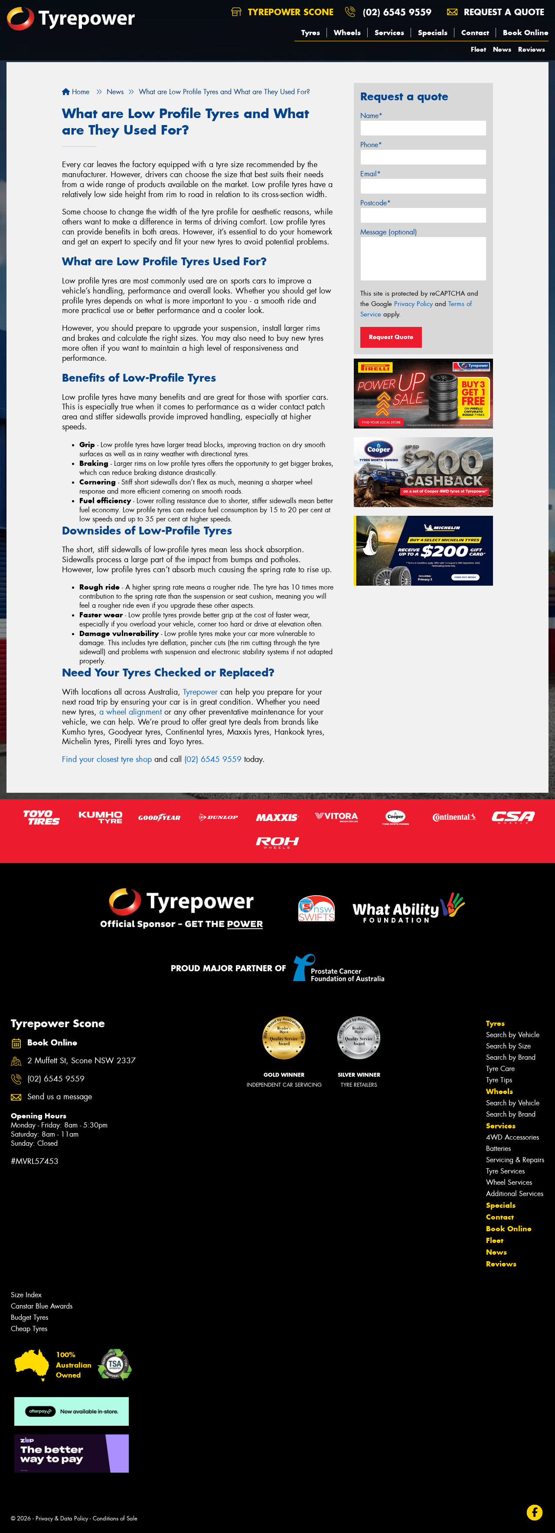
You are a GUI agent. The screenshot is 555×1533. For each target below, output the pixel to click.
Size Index (26, 1294)
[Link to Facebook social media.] (535, 1512)
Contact (475, 32)
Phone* (371, 144)
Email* (370, 173)
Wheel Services (509, 1182)
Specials (432, 32)
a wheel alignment (130, 712)
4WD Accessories (512, 1137)
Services (389, 32)
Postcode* (375, 203)
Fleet (478, 49)
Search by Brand (510, 1057)
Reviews (531, 49)
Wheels (347, 32)
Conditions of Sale (115, 1518)
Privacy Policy (413, 304)
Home (79, 91)
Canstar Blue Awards (41, 1306)
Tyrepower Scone (289, 12)
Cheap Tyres (29, 1328)
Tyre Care (500, 1068)
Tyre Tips (499, 1080)
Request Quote (391, 337)
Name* (371, 115)
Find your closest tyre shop (107, 759)
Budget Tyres (29, 1317)
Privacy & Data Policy (62, 1518)
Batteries (498, 1148)
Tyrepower (200, 692)
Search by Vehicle (512, 1034)
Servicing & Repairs (515, 1159)
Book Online (525, 32)
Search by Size (508, 1046)
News (502, 49)
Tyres (310, 32)
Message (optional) (388, 232)
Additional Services (514, 1193)
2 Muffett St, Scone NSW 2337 (81, 1061)
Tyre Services (505, 1171)
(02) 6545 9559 (397, 12)
